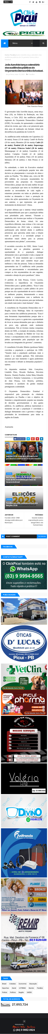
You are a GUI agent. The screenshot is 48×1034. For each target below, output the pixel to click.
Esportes (5, 988)
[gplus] (43, 2)
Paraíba (13, 55)
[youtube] (36, 2)
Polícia (4, 992)
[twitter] (33, 2)
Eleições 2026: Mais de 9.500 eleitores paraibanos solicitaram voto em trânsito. (23, 457)
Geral (14, 988)
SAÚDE (29, 992)
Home (7, 55)
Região (21, 992)
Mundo (31, 988)
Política (13, 992)
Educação (33, 984)
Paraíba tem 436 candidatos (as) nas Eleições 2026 (22, 504)
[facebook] (30, 2)
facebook (42, 536)
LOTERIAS (22, 988)
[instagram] (40, 2)
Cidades (12, 984)
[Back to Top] (24, 1021)
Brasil (4, 984)
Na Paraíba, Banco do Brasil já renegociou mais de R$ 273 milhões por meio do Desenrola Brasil (23, 479)
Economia (22, 984)
